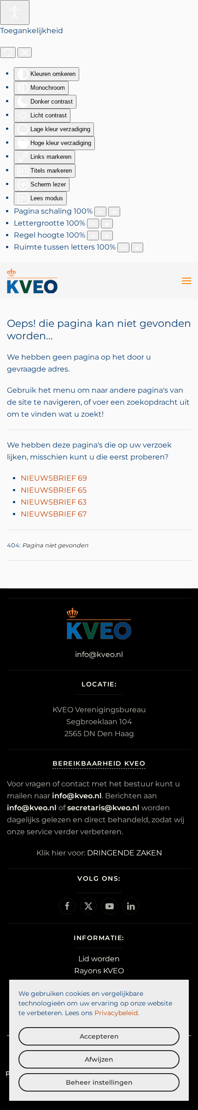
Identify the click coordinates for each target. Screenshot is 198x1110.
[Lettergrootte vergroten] (107, 223)
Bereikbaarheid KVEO (99, 763)
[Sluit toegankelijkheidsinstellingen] (24, 52)
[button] (186, 280)
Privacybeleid (116, 1013)
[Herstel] (8, 52)
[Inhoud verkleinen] (100, 211)
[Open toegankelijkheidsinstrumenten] (14, 12)
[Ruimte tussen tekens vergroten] (137, 247)
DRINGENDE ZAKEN (124, 852)
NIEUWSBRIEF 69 (54, 478)
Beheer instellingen (99, 1082)
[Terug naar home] (32, 280)
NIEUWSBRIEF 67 (54, 514)
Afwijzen (99, 1059)
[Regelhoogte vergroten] (107, 235)
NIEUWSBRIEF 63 (54, 502)
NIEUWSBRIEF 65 (54, 490)
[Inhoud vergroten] (114, 211)
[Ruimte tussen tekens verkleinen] (123, 247)
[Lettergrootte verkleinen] (93, 223)
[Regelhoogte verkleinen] (93, 235)
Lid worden (99, 958)
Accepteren (99, 1036)
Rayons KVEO (99, 970)
